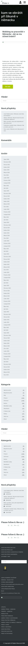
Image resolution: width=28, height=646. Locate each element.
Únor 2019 (6, 374)
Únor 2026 (6, 175)
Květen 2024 (7, 230)
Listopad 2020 (7, 324)
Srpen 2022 (6, 285)
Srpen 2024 (6, 222)
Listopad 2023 (7, 246)
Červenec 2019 (7, 364)
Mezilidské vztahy (8, 405)
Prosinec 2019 (7, 353)
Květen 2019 (7, 369)
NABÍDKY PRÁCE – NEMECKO (8, 609)
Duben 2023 (6, 264)
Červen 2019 (7, 366)
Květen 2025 (7, 198)
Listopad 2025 (7, 183)
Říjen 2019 (6, 359)
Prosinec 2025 (7, 180)
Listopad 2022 (7, 277)
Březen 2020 (7, 345)
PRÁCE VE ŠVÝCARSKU (7, 633)
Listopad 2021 (7, 303)
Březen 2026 (7, 172)
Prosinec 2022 (7, 274)
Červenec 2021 (7, 314)
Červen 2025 (7, 196)
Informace (6, 400)
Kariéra (5, 403)
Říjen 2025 (6, 185)
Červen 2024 (7, 227)
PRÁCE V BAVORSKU (6, 626)
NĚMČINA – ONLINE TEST (7, 579)
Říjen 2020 (6, 327)
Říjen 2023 (6, 248)
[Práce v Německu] (8, 2)
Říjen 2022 (6, 280)
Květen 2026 (7, 167)
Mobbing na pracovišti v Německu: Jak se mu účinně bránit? (13, 34)
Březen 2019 (7, 372)
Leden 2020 (6, 351)
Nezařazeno (6, 408)
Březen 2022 (7, 296)
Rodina (5, 413)
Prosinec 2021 (7, 301)
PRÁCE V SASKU (5, 624)
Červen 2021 (7, 317)
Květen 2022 (7, 293)
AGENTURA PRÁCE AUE (7, 549)
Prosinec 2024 (7, 211)
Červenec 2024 (7, 225)
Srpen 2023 (6, 253)
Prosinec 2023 (7, 243)
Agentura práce (7, 390)
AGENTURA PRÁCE (5, 629)
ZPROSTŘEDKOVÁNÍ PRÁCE (8, 588)
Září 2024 (6, 219)
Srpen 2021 (6, 311)
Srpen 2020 (6, 332)
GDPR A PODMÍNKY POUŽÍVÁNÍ (8, 577)
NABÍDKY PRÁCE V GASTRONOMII (9, 618)
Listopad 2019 (7, 356)
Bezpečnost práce (8, 392)
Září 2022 (6, 282)
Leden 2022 (6, 298)
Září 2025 (6, 188)
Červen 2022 (7, 290)
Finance (5, 398)
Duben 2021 (6, 319)
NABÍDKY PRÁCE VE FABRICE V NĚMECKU (11, 622)
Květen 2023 (7, 261)
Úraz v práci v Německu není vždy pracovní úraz (14, 130)
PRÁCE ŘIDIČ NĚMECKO (7, 615)
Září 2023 (6, 251)
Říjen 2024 (6, 217)
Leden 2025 (6, 209)
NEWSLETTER (4, 613)
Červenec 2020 (7, 335)
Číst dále (7, 86)
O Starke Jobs (7, 411)
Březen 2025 (7, 204)
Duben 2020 (6, 343)
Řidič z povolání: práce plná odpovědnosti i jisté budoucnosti (14, 122)
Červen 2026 (7, 164)
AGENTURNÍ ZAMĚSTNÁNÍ (7, 586)
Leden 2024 (6, 240)
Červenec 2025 (7, 193)
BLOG (2, 591)
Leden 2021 (6, 322)
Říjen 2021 (6, 306)
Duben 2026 (6, 169)
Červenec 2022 (7, 288)
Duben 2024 (6, 232)
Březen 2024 (7, 235)
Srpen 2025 (6, 190)
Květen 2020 (7, 340)
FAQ (5, 395)
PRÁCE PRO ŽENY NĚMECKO (8, 620)
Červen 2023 (7, 259)
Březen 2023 (7, 267)
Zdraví (5, 419)
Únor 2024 (6, 238)
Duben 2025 (6, 201)
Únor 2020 (6, 348)
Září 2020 (6, 330)
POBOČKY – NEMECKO (6, 611)
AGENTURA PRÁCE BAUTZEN (8, 547)
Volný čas (6, 416)
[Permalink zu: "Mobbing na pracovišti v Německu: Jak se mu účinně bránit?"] (13, 49)
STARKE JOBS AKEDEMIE (7, 582)
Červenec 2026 (7, 161)
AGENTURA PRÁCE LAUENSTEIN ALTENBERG (12, 552)
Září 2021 (6, 309)
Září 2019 (6, 361)
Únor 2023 (6, 269)
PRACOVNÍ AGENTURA (6, 631)
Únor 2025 (6, 206)
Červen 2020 (7, 338)
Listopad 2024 (7, 214)
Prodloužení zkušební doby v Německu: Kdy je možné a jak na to (14, 126)
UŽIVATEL (3, 607)
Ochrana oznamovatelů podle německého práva (12, 584)
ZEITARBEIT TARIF (5, 556)
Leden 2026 (6, 177)
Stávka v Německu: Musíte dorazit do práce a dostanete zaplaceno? (14, 118)
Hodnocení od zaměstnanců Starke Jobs (10, 593)
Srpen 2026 (6, 159)
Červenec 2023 (7, 256)
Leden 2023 (6, 272)
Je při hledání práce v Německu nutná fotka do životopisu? (14, 114)
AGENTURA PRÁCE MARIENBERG (9, 554)
